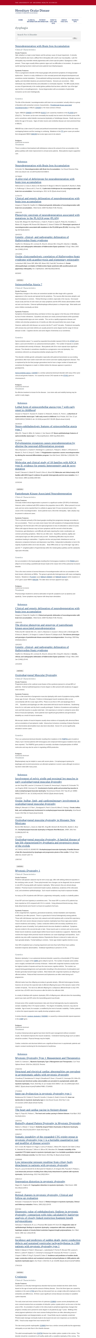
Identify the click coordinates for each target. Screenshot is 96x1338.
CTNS (32, 1291)
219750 (39, 1333)
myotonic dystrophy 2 (34, 1016)
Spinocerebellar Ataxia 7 (28, 284)
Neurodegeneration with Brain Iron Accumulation (42, 46)
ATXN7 (72, 341)
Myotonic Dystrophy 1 (27, 870)
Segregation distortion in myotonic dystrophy (40, 1181)
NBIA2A (43, 577)
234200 (38, 108)
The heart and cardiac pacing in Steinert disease (41, 1109)
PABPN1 (65, 739)
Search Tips (75, 20)
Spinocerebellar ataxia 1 (23, 373)
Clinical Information (32, 20)
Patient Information (43, 20)
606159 (34, 134)
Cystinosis (21, 1276)
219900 (42, 1325)
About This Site (64, 20)
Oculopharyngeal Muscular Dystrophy (36, 675)
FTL (62, 131)
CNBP (21, 1019)
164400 (34, 373)
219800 (53, 1301)
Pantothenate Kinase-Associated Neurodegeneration (43, 493)
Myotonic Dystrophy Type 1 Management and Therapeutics (47, 1057)
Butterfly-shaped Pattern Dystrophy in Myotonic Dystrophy (48, 1123)
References (22, 161)
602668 (44, 1016)
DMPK (36, 961)
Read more (20, 280)
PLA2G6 (71, 113)
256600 (28, 113)
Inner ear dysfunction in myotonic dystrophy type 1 (43, 1093)
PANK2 (72, 561)
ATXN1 (65, 375)
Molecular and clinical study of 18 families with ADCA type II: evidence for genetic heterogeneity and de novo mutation (45, 465)
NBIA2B (58, 577)
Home (20, 20)
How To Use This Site (53, 21)
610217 (43, 113)
